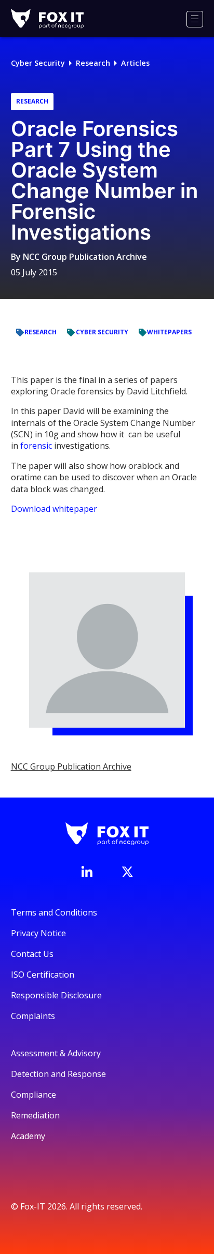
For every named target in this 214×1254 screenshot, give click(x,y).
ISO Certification (42, 974)
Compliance (33, 1094)
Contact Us (32, 954)
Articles (135, 63)
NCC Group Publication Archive (85, 256)
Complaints (33, 1016)
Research (93, 63)
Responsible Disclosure (56, 995)
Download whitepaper (54, 508)
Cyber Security (38, 63)
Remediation (35, 1115)
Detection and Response (58, 1074)
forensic (36, 445)
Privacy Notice (38, 933)
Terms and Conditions (54, 912)
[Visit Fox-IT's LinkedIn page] (86, 871)
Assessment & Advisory (56, 1053)
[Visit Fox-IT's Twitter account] (127, 871)
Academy (28, 1136)
